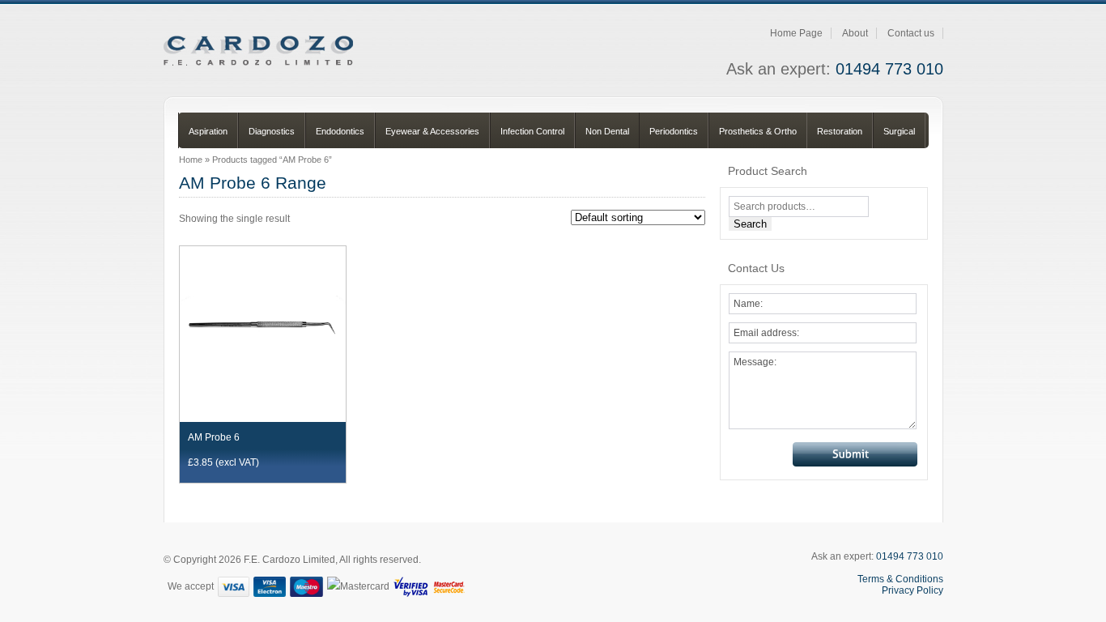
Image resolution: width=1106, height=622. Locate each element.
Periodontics (673, 131)
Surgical (899, 131)
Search (750, 224)
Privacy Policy (912, 590)
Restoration (839, 131)
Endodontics (340, 131)
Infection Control (532, 131)
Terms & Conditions (900, 579)
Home (190, 159)
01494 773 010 (889, 69)
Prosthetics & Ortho (758, 131)
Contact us (910, 33)
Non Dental (607, 131)
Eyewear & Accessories (432, 131)
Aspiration (208, 131)
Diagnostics (272, 131)
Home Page (796, 33)
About (855, 33)
